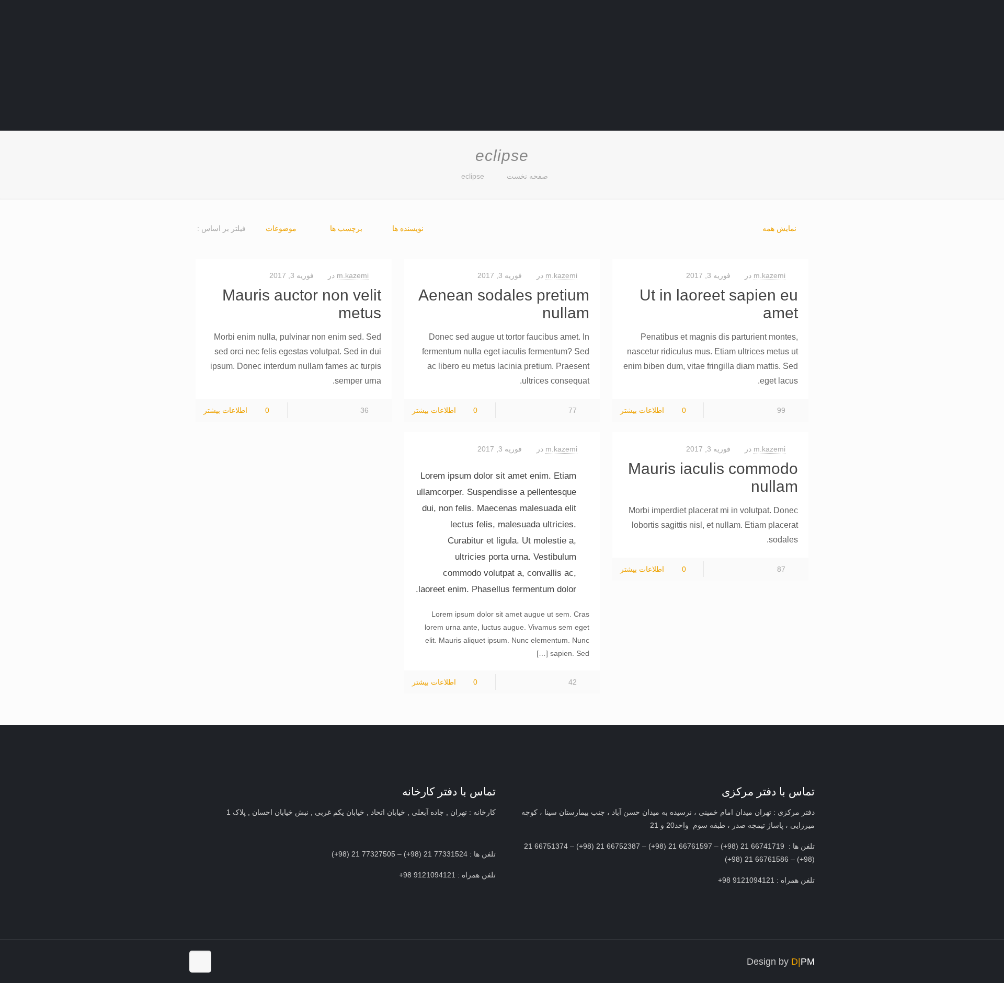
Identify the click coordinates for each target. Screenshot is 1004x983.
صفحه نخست (527, 176)
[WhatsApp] (255, 961)
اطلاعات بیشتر (642, 410)
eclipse (472, 176)
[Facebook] (241, 961)
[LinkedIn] (227, 961)
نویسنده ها (408, 228)
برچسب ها (345, 228)
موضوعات (281, 228)
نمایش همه (779, 228)
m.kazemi (769, 275)
